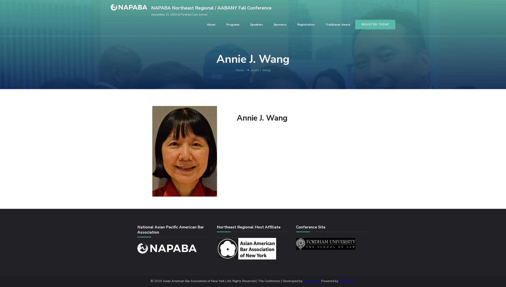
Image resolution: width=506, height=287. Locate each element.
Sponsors (280, 25)
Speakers (256, 25)
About (211, 25)
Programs (232, 25)
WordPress (347, 281)
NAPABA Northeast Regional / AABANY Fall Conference (211, 8)
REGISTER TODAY (375, 24)
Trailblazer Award (338, 25)
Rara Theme (311, 281)
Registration (306, 25)
